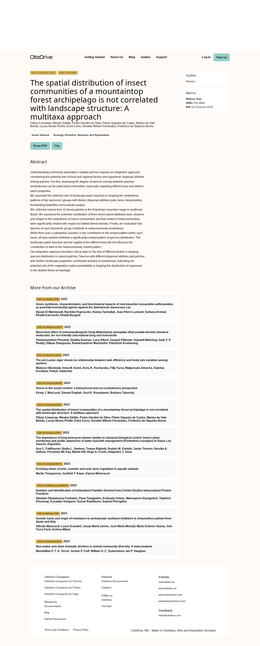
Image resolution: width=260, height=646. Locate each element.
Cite (57, 145)
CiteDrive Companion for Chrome (63, 581)
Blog (132, 57)
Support (161, 57)
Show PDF (40, 145)
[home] (41, 58)
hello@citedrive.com (169, 615)
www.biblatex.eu (167, 588)
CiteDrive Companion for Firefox (62, 587)
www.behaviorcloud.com (172, 601)
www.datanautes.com (170, 594)
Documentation (52, 606)
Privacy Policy (80, 629)
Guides (145, 57)
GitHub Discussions (55, 618)
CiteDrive (107, 599)
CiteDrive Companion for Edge (61, 594)
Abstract (190, 81)
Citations (106, 587)
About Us (116, 57)
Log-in (206, 57)
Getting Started (95, 57)
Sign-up (221, 57)
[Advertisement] (130, 26)
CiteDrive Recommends (115, 581)
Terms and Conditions (56, 629)
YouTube (106, 606)
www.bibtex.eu (166, 581)
